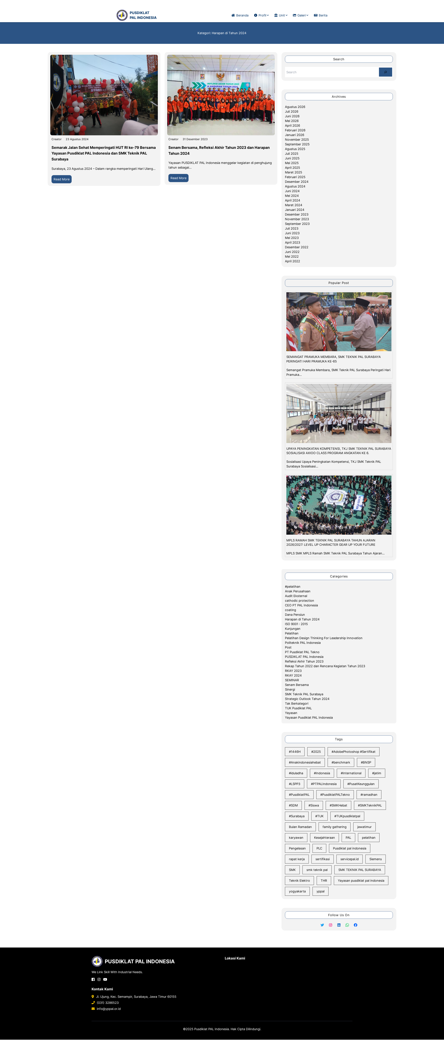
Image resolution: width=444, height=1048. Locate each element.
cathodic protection (299, 600)
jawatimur (364, 827)
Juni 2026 (292, 116)
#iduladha (296, 773)
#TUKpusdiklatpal (347, 816)
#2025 (316, 751)
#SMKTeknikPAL (370, 805)
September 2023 (297, 224)
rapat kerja (297, 859)
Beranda (242, 15)
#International (351, 773)
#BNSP (366, 762)
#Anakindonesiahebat (305, 762)
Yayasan (291, 713)
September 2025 (297, 144)
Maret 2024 (293, 205)
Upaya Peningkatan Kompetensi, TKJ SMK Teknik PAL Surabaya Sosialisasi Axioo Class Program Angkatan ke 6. (338, 451)
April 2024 (292, 200)
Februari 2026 (295, 130)
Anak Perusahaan (297, 591)
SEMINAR (292, 680)
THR (324, 880)
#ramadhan (369, 794)
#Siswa (314, 805)
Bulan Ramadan (300, 827)
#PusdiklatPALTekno (335, 794)
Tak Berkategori (296, 703)
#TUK (319, 816)
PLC (319, 848)
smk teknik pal (317, 870)
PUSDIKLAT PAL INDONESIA (143, 15)
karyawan (296, 837)
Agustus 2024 (295, 186)
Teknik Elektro (299, 880)
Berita (323, 15)
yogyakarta (297, 891)
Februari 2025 (295, 177)
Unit (282, 15)
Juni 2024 (292, 191)
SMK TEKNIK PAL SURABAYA (359, 870)
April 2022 (292, 261)
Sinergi (290, 689)
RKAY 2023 (293, 671)
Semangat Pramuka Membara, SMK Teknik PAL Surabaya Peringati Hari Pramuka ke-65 (333, 359)
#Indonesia (322, 773)
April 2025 (292, 167)
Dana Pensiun (295, 614)
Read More (63, 180)
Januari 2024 (294, 210)
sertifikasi (322, 859)
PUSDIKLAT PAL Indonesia (304, 657)
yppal (321, 891)
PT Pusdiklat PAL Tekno (302, 652)
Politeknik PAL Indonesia (303, 642)
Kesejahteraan (324, 837)
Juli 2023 (291, 228)
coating (290, 610)
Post (288, 647)
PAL (348, 837)
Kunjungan (292, 628)
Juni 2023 (292, 233)
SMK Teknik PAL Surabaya (304, 694)
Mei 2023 (292, 238)
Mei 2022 (292, 256)
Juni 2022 (292, 252)
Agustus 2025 (295, 149)
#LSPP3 (294, 784)
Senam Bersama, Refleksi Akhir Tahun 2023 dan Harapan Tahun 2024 (219, 150)
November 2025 (297, 139)
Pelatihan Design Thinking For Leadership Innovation (323, 638)
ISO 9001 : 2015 (296, 624)
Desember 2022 (296, 247)
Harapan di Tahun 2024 (302, 619)
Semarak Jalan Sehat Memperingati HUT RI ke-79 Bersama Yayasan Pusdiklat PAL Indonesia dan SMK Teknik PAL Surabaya (104, 153)
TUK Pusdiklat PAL (298, 708)
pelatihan (368, 837)
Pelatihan (291, 633)
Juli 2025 (291, 153)
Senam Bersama (297, 685)
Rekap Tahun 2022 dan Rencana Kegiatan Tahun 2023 (325, 666)
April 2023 (292, 242)
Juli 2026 (291, 111)
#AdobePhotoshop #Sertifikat (353, 751)
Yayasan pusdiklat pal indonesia (361, 880)
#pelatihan (292, 586)
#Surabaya (297, 816)
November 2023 (297, 219)
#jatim (376, 773)
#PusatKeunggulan (361, 784)
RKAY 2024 (293, 675)
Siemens (375, 859)
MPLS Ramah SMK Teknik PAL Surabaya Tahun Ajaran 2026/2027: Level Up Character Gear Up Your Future (330, 542)
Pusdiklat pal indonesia (349, 848)
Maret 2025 (293, 172)
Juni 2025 (292, 158)
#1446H (295, 751)
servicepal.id (349, 859)
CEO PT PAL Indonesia (301, 605)
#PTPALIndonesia (324, 784)
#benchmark (341, 762)
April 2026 (292, 125)
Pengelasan (297, 848)
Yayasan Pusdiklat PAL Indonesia (309, 717)
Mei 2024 (292, 196)
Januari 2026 (294, 135)
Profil (262, 15)
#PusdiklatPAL (299, 794)
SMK (292, 870)
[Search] (385, 72)
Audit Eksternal (296, 596)
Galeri (301, 15)
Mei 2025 (292, 163)
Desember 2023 (296, 214)
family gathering (335, 827)
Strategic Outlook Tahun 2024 (307, 699)
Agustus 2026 (295, 107)
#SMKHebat (338, 805)
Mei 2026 (292, 121)
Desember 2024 (297, 181)
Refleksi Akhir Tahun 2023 (304, 661)
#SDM (293, 805)
